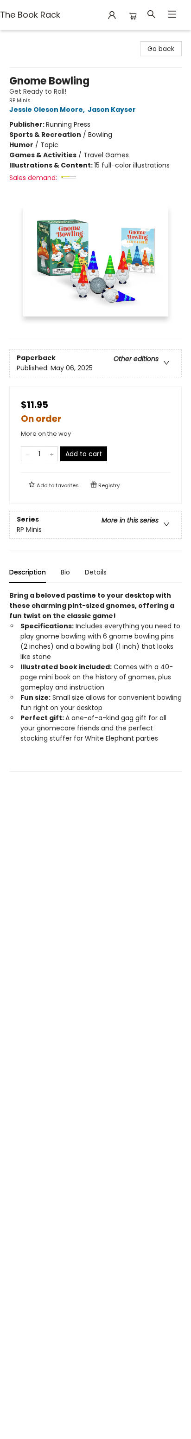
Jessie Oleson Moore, (47, 109)
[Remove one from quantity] (27, 454)
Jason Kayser (112, 109)
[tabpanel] (95, 681)
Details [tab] (96, 572)
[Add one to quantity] (51, 454)
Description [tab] (27, 572)
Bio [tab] (65, 572)
